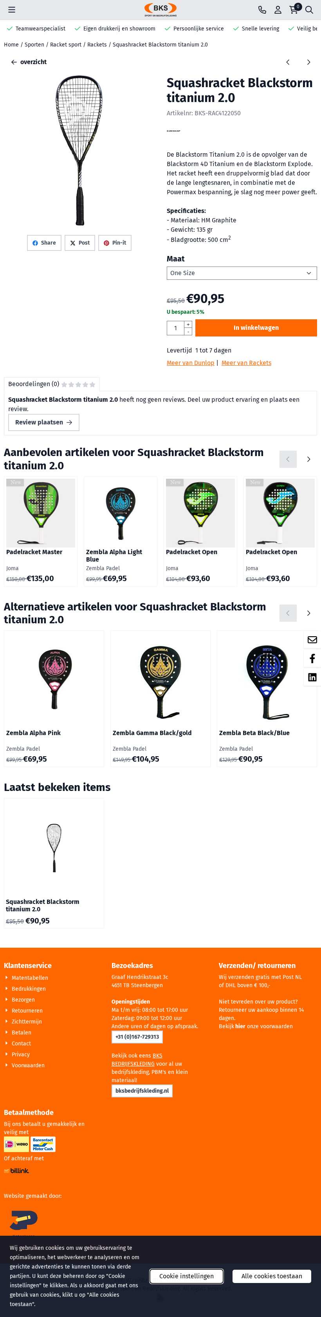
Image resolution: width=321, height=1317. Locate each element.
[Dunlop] (173, 136)
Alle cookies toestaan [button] (272, 1276)
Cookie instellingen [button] (186, 1276)
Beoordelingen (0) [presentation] (33, 384)
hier (240, 1026)
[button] (12, 10)
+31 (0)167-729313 (137, 1037)
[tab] (52, 384)
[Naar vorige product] (288, 62)
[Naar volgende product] (308, 62)
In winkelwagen (256, 327)
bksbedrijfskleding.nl (142, 1091)
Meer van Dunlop (191, 363)
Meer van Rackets (246, 363)
